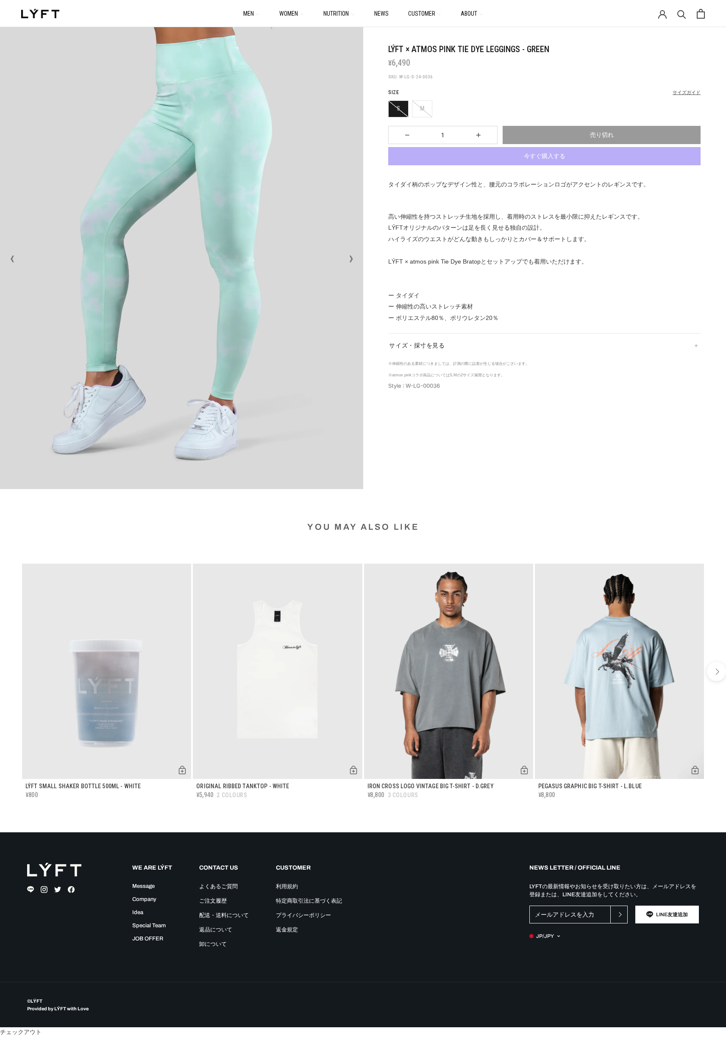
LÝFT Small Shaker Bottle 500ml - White (83, 786)
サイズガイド (687, 92)
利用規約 (287, 887)
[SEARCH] (681, 13)
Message (143, 886)
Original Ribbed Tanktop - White (242, 786)
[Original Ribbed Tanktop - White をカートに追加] (353, 770)
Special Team (149, 926)
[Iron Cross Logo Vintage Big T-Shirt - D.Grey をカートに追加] (524, 770)
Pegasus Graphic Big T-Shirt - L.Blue (590, 786)
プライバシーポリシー (303, 915)
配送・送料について (224, 915)
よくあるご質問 (218, 887)
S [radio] (398, 108)
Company (144, 899)
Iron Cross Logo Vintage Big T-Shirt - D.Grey (430, 786)
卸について (213, 944)
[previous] (9, 671)
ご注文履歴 (213, 901)
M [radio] (422, 108)
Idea (137, 912)
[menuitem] (251, 13)
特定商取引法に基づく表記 (309, 901)
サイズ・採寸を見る (417, 345)
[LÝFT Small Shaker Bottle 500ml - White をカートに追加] (182, 770)
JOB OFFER (147, 939)
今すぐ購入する (544, 156)
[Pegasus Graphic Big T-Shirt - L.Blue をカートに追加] (695, 770)
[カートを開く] (701, 14)
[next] (716, 671)
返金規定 (287, 930)
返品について (215, 930)
